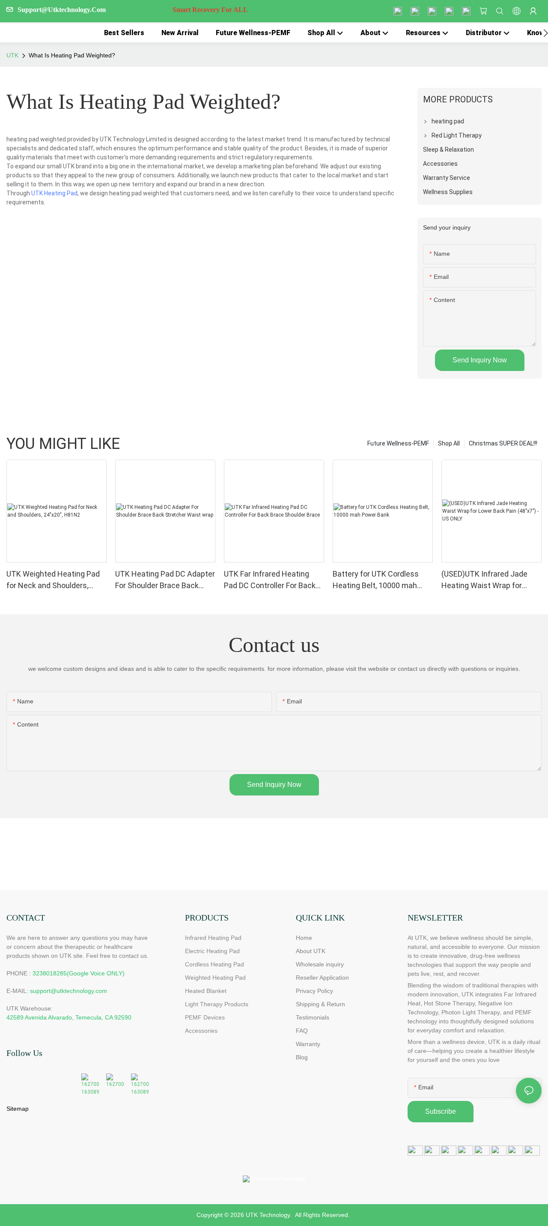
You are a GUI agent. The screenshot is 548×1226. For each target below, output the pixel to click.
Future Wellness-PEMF (398, 443)
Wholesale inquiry (320, 964)
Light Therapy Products (216, 1004)
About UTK (310, 951)
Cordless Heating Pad (214, 964)
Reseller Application (322, 977)
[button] (545, 33)
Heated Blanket (205, 990)
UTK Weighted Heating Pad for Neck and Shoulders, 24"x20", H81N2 (53, 580)
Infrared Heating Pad (213, 937)
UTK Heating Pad (54, 193)
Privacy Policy (314, 990)
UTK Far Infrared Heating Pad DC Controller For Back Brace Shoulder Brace (270, 580)
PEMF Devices (205, 1017)
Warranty (308, 1044)
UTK (12, 55)
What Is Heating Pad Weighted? (72, 55)
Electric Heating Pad (212, 951)
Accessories (201, 1030)
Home (304, 937)
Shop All (449, 443)
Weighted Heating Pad (215, 977)
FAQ (302, 1030)
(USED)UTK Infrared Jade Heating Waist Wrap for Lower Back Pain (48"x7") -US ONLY (490, 580)
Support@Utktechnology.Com (133, 10)
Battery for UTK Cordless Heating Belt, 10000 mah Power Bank (376, 580)
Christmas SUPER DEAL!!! (503, 443)
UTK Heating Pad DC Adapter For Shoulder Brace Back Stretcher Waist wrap (165, 580)
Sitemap (17, 1108)
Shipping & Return (320, 1004)
